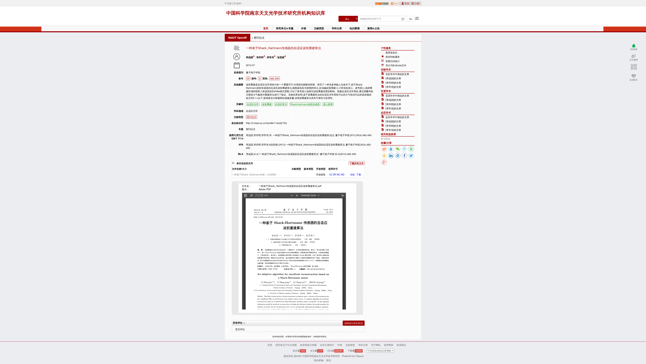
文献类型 (319, 28)
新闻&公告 (373, 28)
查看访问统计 (393, 61)
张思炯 (280, 57)
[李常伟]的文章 (393, 86)
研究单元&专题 (284, 28)
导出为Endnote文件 (396, 65)
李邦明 (259, 57)
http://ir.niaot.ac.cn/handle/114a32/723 (266, 123)
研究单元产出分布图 (286, 345)
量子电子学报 (253, 72)
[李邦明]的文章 (393, 82)
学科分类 (337, 28)
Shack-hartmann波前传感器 (305, 104)
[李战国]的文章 (393, 78)
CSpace (359, 356)
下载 (358, 174)
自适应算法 (281, 104)
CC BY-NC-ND (336, 174)
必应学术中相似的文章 (397, 117)
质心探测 (328, 104)
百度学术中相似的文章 (397, 95)
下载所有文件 (357, 163)
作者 (303, 28)
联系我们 (401, 345)
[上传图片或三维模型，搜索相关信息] (402, 18)
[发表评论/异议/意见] (354, 323)
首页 (265, 28)
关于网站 (376, 345)
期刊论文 (259, 38)
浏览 (352, 174)
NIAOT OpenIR (237, 38)
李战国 (249, 57)
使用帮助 (388, 345)
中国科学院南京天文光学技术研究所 (321, 356)
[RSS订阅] (382, 3)
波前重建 (267, 104)
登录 (407, 3)
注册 (416, 3)
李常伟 (270, 57)
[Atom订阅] (394, 3)
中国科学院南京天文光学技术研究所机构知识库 (275, 13)
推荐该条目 (391, 52)
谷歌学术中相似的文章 (397, 74)
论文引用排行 (327, 345)
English (237, 3)
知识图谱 (355, 28)
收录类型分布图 (308, 345)
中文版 (228, 3)
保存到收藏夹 (393, 56)
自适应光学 (253, 104)
